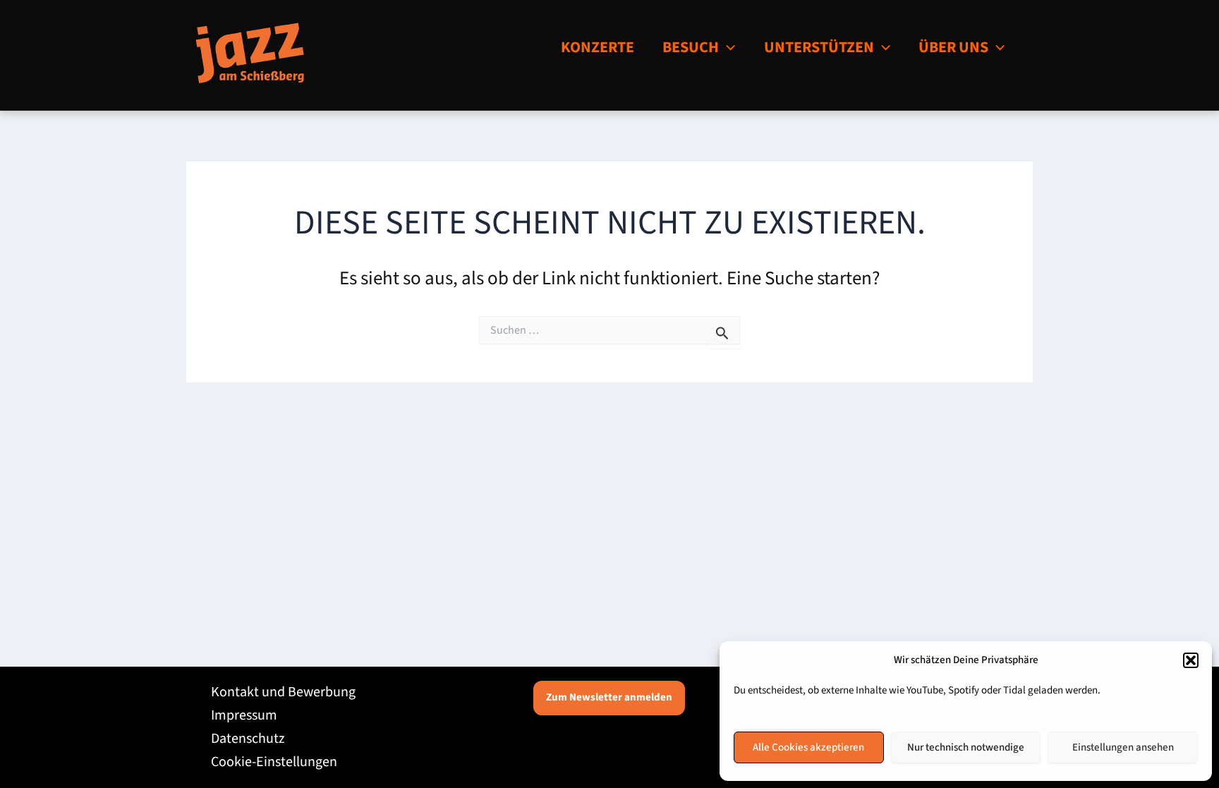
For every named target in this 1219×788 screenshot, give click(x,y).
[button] (1191, 660)
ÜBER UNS (953, 47)
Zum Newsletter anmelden (609, 697)
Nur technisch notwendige (965, 747)
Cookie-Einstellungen (274, 762)
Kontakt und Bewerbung (283, 692)
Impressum (244, 715)
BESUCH (690, 47)
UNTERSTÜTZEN (819, 47)
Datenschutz (248, 738)
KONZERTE (597, 47)
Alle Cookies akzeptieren (808, 747)
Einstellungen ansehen (1123, 747)
